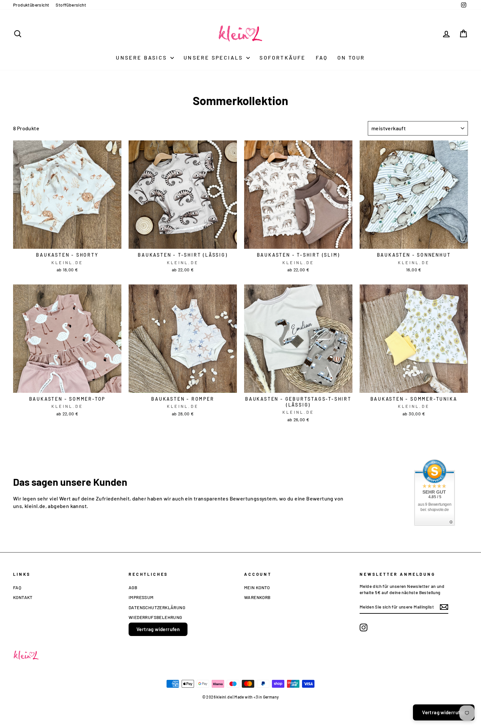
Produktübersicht (31, 5)
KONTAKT (23, 597)
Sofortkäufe (282, 57)
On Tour (351, 57)
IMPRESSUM (141, 597)
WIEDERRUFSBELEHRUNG (155, 617)
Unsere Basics (142, 57)
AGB (133, 587)
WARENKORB (257, 597)
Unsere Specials (214, 57)
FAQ (322, 57)
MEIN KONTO (257, 587)
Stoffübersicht (71, 5)
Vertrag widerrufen (158, 629)
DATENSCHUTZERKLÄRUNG (157, 607)
